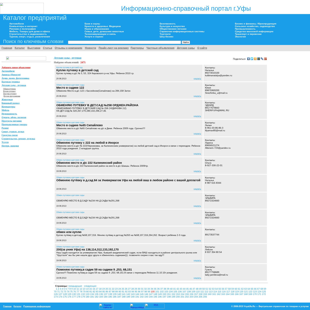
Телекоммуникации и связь (100, 34)
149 (160, 294)
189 (128, 296)
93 (129, 291)
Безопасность (168, 23)
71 (58, 291)
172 (264, 294)
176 (69, 296)
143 (133, 294)
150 (164, 294)
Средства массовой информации (254, 31)
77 (78, 291)
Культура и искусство (172, 26)
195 (155, 296)
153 (178, 294)
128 (65, 294)
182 (97, 296)
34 (152, 289)
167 (241, 294)
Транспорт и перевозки (248, 34)
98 (146, 291)
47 (194, 289)
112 (207, 291)
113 (211, 291)
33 (149, 289)
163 (223, 294)
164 (228, 294)
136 (101, 294)
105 (175, 291)
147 (151, 294)
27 (129, 289)
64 (249, 289)
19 (103, 289)
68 (262, 289)
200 (178, 296)
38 (165, 289)
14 (87, 289)
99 (149, 291)
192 (142, 296)
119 (237, 291)
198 (169, 296)
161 (214, 294)
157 (196, 294)
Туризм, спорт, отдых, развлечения (29, 36)
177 (74, 296)
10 (75, 289)
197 (164, 296)
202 (187, 296)
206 (205, 296)
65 (252, 289)
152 (173, 294)
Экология (240, 36)
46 (191, 289)
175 (65, 296)
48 (197, 289)
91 (123, 291)
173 (56, 296)
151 (169, 294)
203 (192, 296)
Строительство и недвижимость (28, 34)
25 (123, 289)
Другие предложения (11, 96)
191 (137, 296)
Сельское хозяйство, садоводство (255, 26)
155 (187, 294)
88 (113, 291)
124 (260, 291)
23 (116, 289)
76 (75, 291)
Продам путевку (10, 94)
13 (84, 289)
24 (120, 289)
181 (92, 296)
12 (81, 289)
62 (242, 289)
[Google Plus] (265, 59)
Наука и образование (97, 29)
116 (224, 291)
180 (88, 296)
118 (233, 291)
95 (136, 291)
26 (126, 289)
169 (250, 294)
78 (81, 291)
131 (79, 294)
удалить (197, 79)
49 (200, 289)
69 (265, 289)
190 (133, 296)
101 (157, 291)
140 (119, 294)
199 (173, 296)
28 (132, 289)
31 (142, 289)
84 (100, 291)
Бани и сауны (92, 23)
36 (158, 289)
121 (246, 291)
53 (213, 289)
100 (153, 291)
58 (229, 289)
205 (201, 296)
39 (168, 289)
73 (65, 291)
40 (171, 289)
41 (174, 289)
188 (124, 296)
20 (107, 289)
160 (210, 294)
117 (228, 291)
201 (183, 296)
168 (246, 294)
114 (215, 291)
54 (216, 289)
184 (106, 296)
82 (94, 291)
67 (258, 289)
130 (74, 294)
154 (183, 294)
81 (91, 291)
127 (60, 294)
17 (97, 289)
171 (259, 294)
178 (79, 296)
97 (142, 291)
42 (178, 289)
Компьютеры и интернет (23, 26)
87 (110, 291)
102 (162, 291)
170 (255, 294)
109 (193, 291)
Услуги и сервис (94, 36)
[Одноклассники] (255, 59)
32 (145, 289)
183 (101, 296)
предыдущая (75, 286)
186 (115, 296)
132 (83, 294)
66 (255, 289)
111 (202, 291)
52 (210, 289)
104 (171, 291)
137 (106, 294)
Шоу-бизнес (166, 36)
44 (184, 289)
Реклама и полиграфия (22, 29)
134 (92, 294)
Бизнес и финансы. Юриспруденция (255, 23)
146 (146, 294)
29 (136, 289)
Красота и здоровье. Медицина (103, 26)
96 (139, 291)
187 (119, 296)
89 (117, 291)
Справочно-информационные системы (182, 31)
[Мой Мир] (258, 59)
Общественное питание (173, 29)
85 (104, 291)
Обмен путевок (9, 89)
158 (201, 294)
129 (69, 294)
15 (91, 289)
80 (87, 291)
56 (223, 289)
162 (219, 294)
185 (110, 296)
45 (187, 289)
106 (180, 291)
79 (84, 291)
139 (115, 294)
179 (83, 296)
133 (88, 294)
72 (62, 291)
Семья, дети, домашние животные (104, 31)
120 (241, 291)
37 (162, 289)
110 (198, 291)
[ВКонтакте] (248, 59)
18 (100, 289)
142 (128, 294)
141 (124, 294)
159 (205, 294)
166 (237, 294)
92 (126, 291)
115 (220, 291)
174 (60, 296)
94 (133, 291)
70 (55, 291)
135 (97, 294)
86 (107, 291)
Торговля (165, 34)
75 (71, 291)
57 (226, 289)
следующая (90, 286)
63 (246, 289)
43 (181, 289)
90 (120, 291)
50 (204, 289)
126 (56, 294)
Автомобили (16, 23)
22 (113, 289)
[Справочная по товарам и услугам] (22, 13)
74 (68, 291)
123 (255, 291)
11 (78, 289)
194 (151, 296)
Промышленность (245, 29)
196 (160, 296)
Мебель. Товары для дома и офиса (29, 31)
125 (264, 291)
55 (220, 289)
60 (236, 289)
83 (97, 291)
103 (166, 291)
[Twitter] (252, 59)
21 (110, 289)
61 (239, 289)
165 (232, 294)
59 (233, 289)
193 (146, 296)
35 (155, 289)
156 (192, 294)
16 (94, 289)
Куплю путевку (9, 91)
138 (110, 294)
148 (155, 294)
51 (207, 289)
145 (142, 294)
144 (137, 294)
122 (250, 291)
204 (196, 296)
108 (189, 291)
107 (184, 291)
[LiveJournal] (262, 59)
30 (139, 289)
